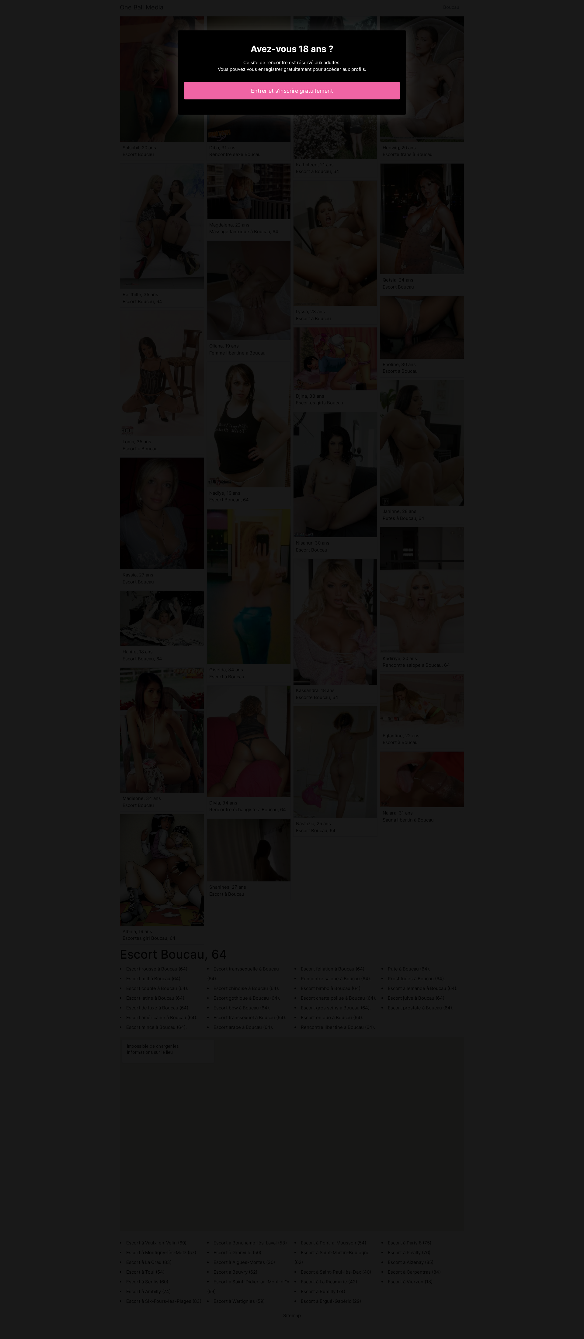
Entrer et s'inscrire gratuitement (292, 91)
